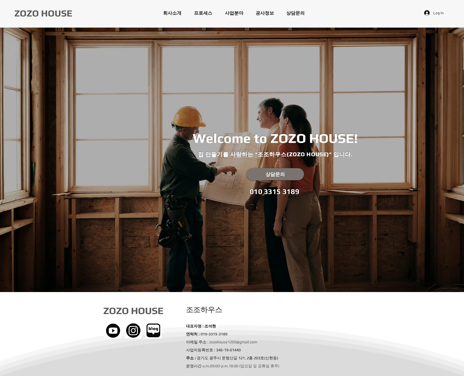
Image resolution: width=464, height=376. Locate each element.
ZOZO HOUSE (43, 13)
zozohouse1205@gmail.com (233, 342)
